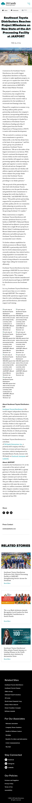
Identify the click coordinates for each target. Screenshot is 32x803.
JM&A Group (9, 691)
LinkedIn (6, 459)
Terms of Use (9, 787)
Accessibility (8, 790)
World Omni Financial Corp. (13, 701)
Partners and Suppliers (12, 780)
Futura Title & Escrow (11, 704)
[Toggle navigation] (28, 3)
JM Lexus (7, 698)
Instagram (22, 456)
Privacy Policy (9, 784)
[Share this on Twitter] (8, 513)
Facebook (15, 456)
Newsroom (15, 10)
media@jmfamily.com (9, 529)
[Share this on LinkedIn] (11, 513)
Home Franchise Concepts (13, 708)
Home (6, 10)
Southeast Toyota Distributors (13, 409)
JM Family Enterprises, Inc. (13, 444)
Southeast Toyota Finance (12, 688)
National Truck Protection (13, 695)
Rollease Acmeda (10, 711)
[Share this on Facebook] (4, 513)
